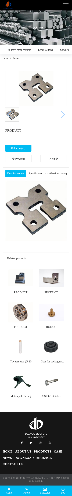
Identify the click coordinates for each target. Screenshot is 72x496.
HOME (8, 451)
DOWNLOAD (24, 458)
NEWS (7, 458)
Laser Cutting (45, 49)
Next (52, 158)
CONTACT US (13, 464)
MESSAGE (44, 458)
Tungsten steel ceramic (18, 49)
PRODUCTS (42, 451)
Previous (20, 158)
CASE (58, 451)
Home (5, 58)
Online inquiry (18, 148)
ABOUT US (23, 451)
